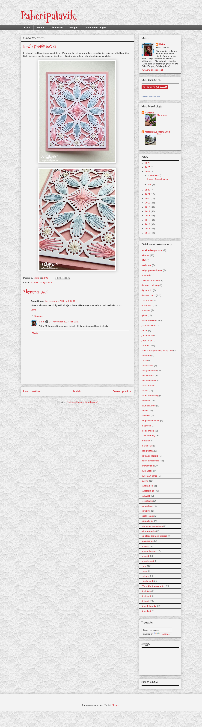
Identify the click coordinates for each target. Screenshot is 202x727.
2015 (148, 220)
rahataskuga (148, 490)
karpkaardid (147, 365)
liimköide (146, 415)
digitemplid (147, 290)
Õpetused (57, 27)
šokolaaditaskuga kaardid (154, 536)
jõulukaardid (148, 335)
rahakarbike (147, 485)
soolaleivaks (148, 516)
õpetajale (146, 591)
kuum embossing (150, 395)
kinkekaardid (148, 375)
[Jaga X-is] (62, 278)
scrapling (146, 511)
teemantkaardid (149, 551)
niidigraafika (46, 282)
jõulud (145, 330)
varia (144, 566)
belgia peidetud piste (152, 270)
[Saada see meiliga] (56, 278)
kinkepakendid (149, 380)
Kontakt (41, 27)
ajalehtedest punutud (152, 250)
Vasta (33, 309)
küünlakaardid (149, 405)
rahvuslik (146, 496)
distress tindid (148, 295)
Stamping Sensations (152, 526)
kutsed (145, 390)
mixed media (148, 430)
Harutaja (149, 112)
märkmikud (147, 445)
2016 (148, 215)
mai (150, 184)
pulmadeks (147, 470)
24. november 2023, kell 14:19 (60, 301)
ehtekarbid (147, 305)
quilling (145, 481)
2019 (148, 202)
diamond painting (150, 285)
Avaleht (76, 391)
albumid (145, 255)
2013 (148, 228)
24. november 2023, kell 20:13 (64, 321)
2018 (148, 207)
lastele (145, 410)
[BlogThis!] (59, 278)
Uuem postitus (31, 391)
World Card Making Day (153, 586)
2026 (148, 163)
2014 (148, 224)
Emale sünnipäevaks (157, 179)
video (144, 571)
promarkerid (148, 465)
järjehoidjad (147, 340)
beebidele (146, 265)
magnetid (146, 425)
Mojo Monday (148, 435)
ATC (144, 260)
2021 (148, 194)
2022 (148, 190)
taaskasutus (148, 541)
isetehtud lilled (149, 320)
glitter (144, 315)
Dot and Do (147, 300)
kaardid (35, 282)
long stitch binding (151, 420)
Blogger (115, 705)
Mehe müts (162, 115)
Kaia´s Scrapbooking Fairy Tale (157, 350)
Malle (41, 321)
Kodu (27, 27)
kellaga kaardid (149, 370)
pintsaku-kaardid (150, 456)
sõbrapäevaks (149, 531)
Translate (165, 634)
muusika (146, 440)
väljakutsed (147, 581)
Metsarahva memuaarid (157, 131)
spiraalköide (148, 521)
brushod (146, 275)
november (153, 175)
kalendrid (146, 355)
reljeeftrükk (147, 501)
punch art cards (149, 476)
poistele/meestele (150, 460)
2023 (148, 171)
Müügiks (74, 27)
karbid (145, 360)
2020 (148, 198)
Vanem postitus (122, 391)
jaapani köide (148, 325)
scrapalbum (147, 506)
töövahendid (148, 561)
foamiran (146, 310)
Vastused (38, 316)
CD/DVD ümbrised (151, 280)
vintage (145, 576)
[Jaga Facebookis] (65, 278)
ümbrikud (146, 611)
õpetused (146, 596)
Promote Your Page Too (151, 96)
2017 (148, 211)
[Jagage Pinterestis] (68, 278)
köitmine (146, 400)
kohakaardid (148, 385)
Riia (158, 134)
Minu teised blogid (96, 27)
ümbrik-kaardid (149, 606)
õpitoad (145, 601)
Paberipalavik (48, 15)
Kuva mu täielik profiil (152, 70)
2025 (148, 167)
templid (145, 556)
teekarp (145, 546)
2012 (148, 233)
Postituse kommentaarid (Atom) (82, 402)
